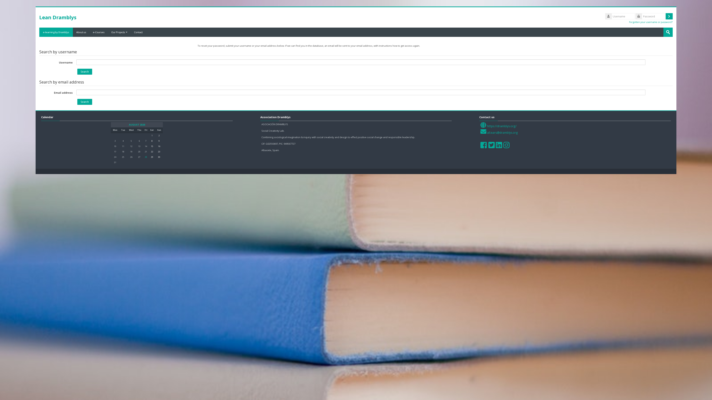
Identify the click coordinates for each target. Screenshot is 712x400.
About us (81, 32)
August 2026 (137, 125)
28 (146, 157)
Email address (63, 92)
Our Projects (118, 32)
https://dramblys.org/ (502, 126)
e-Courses (99, 32)
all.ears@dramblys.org (502, 133)
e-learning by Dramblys (56, 32)
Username (66, 62)
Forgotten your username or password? (651, 22)
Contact (138, 32)
